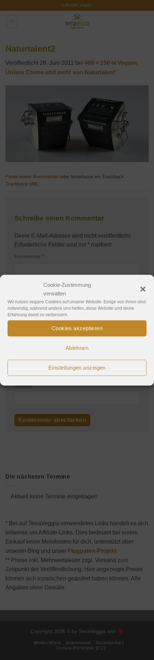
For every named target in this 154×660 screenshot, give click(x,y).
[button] (142, 289)
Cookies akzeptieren (77, 328)
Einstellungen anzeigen (77, 368)
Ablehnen (77, 348)
